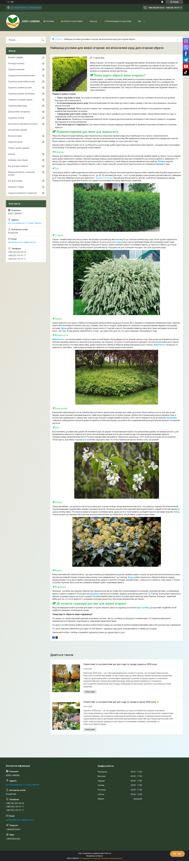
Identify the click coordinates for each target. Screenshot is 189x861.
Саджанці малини (16, 69)
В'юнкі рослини (15, 136)
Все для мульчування (18, 166)
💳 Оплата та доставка (72, 21)
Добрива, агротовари (18, 160)
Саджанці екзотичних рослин (21, 75)
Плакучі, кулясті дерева (18, 148)
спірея (119, 242)
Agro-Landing (143, 607)
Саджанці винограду (17, 106)
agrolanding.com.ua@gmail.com (22, 242)
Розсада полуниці (16, 63)
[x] (56, 638)
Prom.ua (108, 853)
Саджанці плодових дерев (20, 100)
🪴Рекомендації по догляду (117, 21)
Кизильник (171, 418)
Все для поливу (15, 181)
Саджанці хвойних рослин (20, 87)
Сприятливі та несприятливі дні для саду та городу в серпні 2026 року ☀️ (121, 702)
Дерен (64, 328)
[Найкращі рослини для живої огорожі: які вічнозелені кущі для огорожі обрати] (69, 74)
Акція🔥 (93, 21)
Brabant (99, 178)
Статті (59, 39)
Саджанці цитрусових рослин (21, 81)
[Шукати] (42, 40)
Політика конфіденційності (111, 858)
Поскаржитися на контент (90, 858)
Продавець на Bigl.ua (94, 856)
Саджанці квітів (15, 142)
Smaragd (108, 178)
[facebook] (53, 638)
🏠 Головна (48, 21)
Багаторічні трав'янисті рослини (22, 124)
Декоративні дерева (17, 130)
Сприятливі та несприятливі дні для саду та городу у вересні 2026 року (120, 664)
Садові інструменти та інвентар (22, 193)
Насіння (11, 154)
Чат (179, 854)
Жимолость (58, 339)
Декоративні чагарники (19, 112)
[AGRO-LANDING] (13, 21)
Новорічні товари (16, 187)
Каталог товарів (15, 57)
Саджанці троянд (16, 118)
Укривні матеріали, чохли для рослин (21, 173)
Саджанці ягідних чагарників (21, 94)
